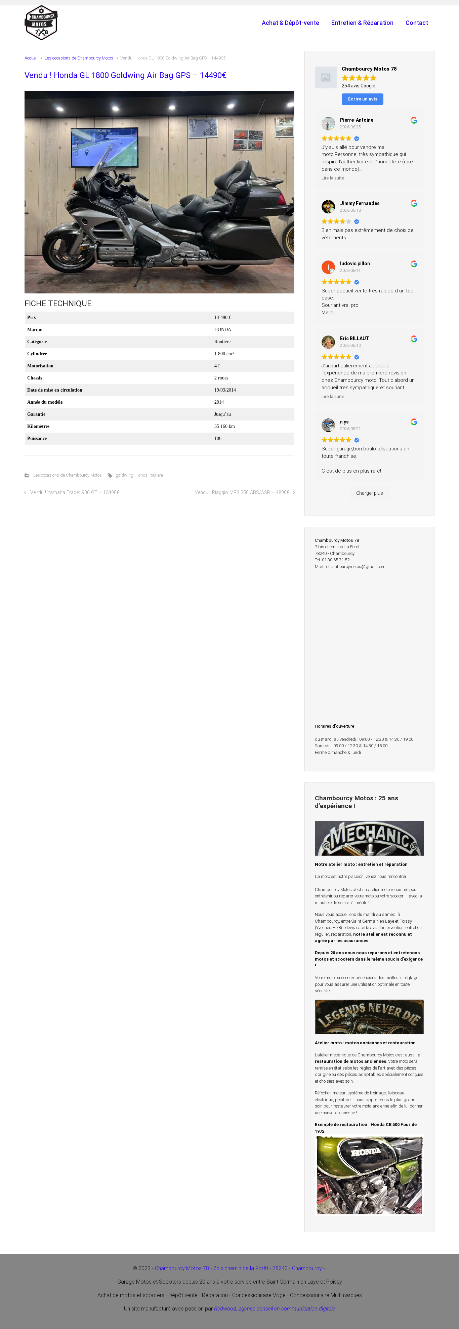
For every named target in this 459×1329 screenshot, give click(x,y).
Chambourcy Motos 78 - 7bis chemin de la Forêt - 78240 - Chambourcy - (240, 1268)
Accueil (31, 58)
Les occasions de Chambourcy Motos (79, 58)
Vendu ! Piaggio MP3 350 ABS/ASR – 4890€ (242, 492)
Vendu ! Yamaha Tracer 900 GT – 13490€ (74, 492)
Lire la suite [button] (333, 177)
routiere (156, 475)
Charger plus (369, 493)
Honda (141, 475)
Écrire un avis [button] (362, 99)
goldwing (124, 475)
